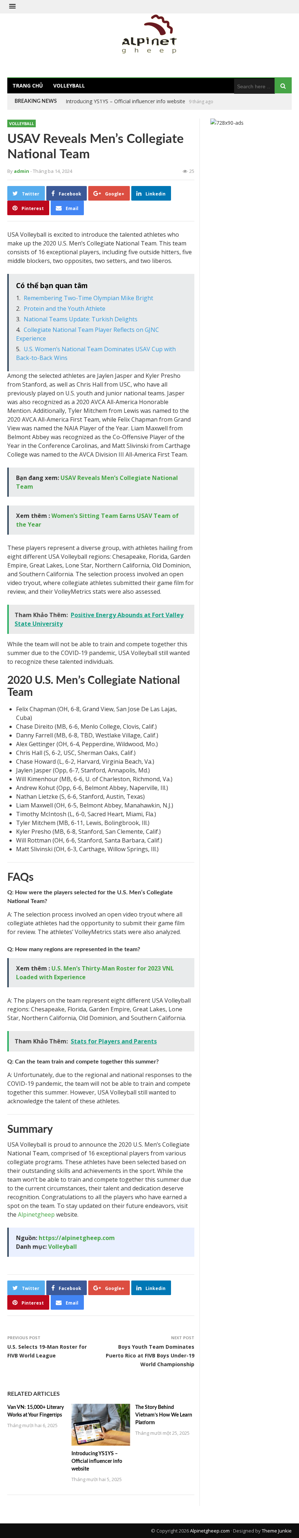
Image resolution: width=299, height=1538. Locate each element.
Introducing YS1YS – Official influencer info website (96, 1461)
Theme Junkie (277, 1530)
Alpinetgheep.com (210, 1530)
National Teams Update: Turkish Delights (80, 319)
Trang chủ (27, 85)
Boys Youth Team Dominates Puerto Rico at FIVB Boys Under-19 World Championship (150, 1355)
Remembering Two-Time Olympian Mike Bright (88, 298)
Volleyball (69, 85)
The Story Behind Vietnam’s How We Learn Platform (127, 101)
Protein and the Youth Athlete (64, 309)
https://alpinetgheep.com (77, 1238)
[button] (12, 6)
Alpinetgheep (36, 1214)
